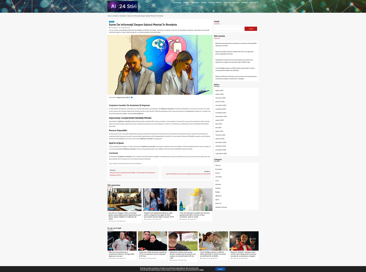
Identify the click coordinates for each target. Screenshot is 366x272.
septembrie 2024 (221, 153)
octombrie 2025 (220, 112)
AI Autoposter (114, 27)
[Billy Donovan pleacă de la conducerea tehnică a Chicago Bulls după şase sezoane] (122, 241)
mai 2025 (218, 127)
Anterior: (132, 172)
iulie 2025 (218, 124)
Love (217, 180)
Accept (220, 269)
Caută (216, 21)
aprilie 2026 (219, 90)
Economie (177, 2)
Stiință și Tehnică (215, 2)
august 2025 (219, 120)
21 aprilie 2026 (192, 219)
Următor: (188, 173)
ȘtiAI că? (253, 2)
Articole (115, 16)
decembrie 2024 (220, 142)
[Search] (257, 2)
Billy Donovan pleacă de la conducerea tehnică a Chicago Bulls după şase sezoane (236, 44)
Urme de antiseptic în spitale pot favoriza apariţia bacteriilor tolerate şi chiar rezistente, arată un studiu (194, 215)
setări (201, 270)
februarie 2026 (220, 98)
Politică (186, 2)
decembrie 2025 (220, 105)
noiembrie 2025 (220, 109)
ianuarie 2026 (220, 101)
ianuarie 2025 (220, 138)
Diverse (244, 2)
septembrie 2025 (221, 116)
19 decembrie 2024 (125, 27)
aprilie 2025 (219, 131)
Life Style (195, 2)
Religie (217, 192)
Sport (217, 199)
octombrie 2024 (220, 149)
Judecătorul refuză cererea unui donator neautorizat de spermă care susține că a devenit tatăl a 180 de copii (234, 61)
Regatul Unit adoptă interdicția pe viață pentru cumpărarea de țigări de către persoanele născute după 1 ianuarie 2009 (159, 215)
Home (110, 16)
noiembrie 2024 (220, 146)
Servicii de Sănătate (136, 163)
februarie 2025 (220, 135)
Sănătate (227, 2)
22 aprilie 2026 (122, 221)
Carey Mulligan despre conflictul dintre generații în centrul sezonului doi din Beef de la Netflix (235, 69)
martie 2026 (219, 94)
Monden (236, 2)
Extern (203, 2)
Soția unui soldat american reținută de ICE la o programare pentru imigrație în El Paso (234, 53)
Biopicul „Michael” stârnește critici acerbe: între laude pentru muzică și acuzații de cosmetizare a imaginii (236, 77)
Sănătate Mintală (124, 163)
